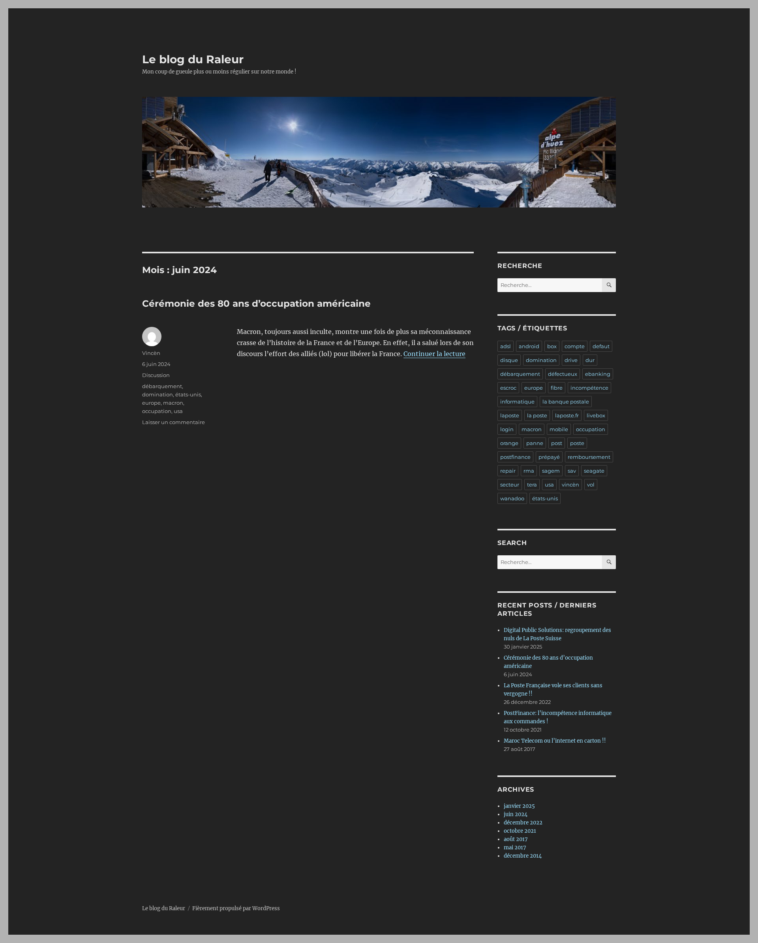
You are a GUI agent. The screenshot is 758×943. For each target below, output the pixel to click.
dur (590, 360)
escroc (508, 388)
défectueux (562, 374)
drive (571, 360)
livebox (596, 415)
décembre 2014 (523, 855)
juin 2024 (515, 814)
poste (577, 443)
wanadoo (512, 498)
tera (532, 484)
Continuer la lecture (434, 354)
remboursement (589, 457)
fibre (557, 388)
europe (151, 403)
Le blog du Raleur (193, 59)
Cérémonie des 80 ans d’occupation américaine (256, 303)
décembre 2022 (523, 822)
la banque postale (565, 401)
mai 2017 (515, 847)
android (529, 346)
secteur (509, 484)
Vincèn (151, 353)
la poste (537, 415)
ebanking (597, 374)
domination (157, 394)
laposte (509, 415)
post (556, 443)
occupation (156, 411)
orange (509, 443)
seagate (594, 471)
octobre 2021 (520, 831)
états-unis (188, 394)
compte (575, 346)
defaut (601, 346)
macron (173, 403)
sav (572, 471)
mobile (559, 429)
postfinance (515, 457)
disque (509, 360)
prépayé (549, 457)
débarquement (162, 386)
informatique (517, 401)
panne (534, 443)
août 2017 (516, 839)
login (507, 429)
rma (528, 471)
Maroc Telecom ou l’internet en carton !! (555, 740)
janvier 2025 (519, 806)
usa (178, 411)
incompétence (589, 388)
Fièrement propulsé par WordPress (236, 908)
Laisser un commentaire (173, 422)
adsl (505, 346)
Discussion (156, 375)
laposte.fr (567, 415)
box (552, 346)
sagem (551, 471)
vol (591, 484)
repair (508, 471)
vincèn (570, 484)
